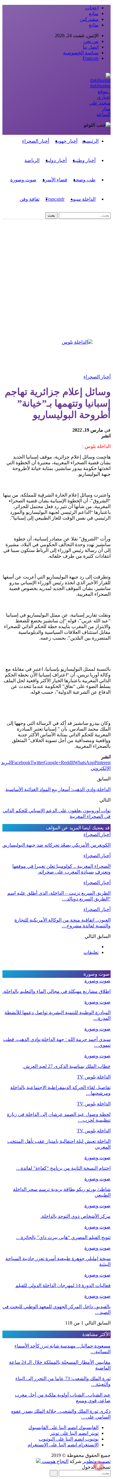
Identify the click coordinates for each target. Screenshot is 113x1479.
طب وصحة (84, 179)
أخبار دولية (56, 160)
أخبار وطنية (84, 160)
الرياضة (31, 160)
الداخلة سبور (83, 199)
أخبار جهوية (66, 141)
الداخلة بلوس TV (94, 1076)
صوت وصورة (23, 179)
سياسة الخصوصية (81, 52)
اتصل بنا (91, 47)
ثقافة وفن (29, 199)
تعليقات (91, 952)
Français (91, 58)
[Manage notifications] (99, 1466)
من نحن (91, 41)
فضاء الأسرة (54, 179)
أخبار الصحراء (35, 141)
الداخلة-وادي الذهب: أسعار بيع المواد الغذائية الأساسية (58, 789)
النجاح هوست (54, 1461)
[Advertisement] (56, 279)
